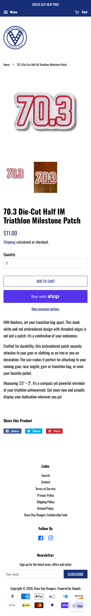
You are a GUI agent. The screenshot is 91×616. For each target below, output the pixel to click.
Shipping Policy (46, 501)
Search (45, 475)
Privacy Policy (45, 495)
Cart (84, 11)
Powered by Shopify (69, 588)
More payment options (46, 308)
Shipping (9, 242)
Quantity (9, 254)
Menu (13, 11)
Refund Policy (45, 508)
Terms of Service (45, 488)
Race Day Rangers (45, 588)
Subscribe (76, 574)
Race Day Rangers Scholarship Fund (45, 514)
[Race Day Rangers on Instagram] (50, 538)
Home (7, 64)
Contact (45, 481)
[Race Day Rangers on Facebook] (40, 538)
